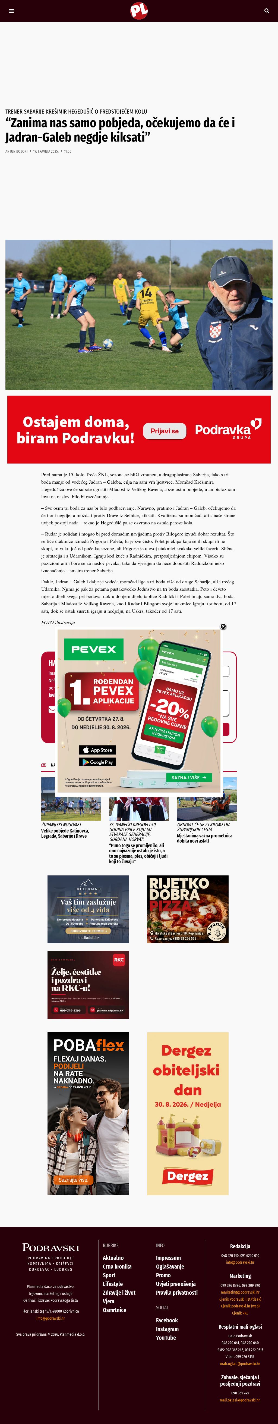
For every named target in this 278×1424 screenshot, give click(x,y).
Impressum (168, 1258)
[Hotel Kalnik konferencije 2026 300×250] (88, 941)
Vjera (108, 1301)
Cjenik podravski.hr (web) (240, 1306)
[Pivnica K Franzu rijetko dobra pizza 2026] (188, 941)
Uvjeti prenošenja (176, 1284)
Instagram (167, 1329)
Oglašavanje (170, 1266)
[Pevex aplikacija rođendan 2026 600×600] (139, 790)
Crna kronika (117, 1266)
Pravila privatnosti (177, 1292)
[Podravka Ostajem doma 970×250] (139, 461)
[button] (11, 11)
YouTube (166, 1337)
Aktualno (113, 1258)
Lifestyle (113, 1284)
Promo (163, 1275)
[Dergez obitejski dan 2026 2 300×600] (188, 1193)
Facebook (167, 1320)
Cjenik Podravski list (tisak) (240, 1299)
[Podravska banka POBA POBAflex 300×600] (88, 1193)
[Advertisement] (139, 65)
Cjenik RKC (240, 1313)
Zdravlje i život (119, 1292)
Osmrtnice (114, 1310)
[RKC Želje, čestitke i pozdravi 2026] (88, 1017)
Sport (109, 1275)
